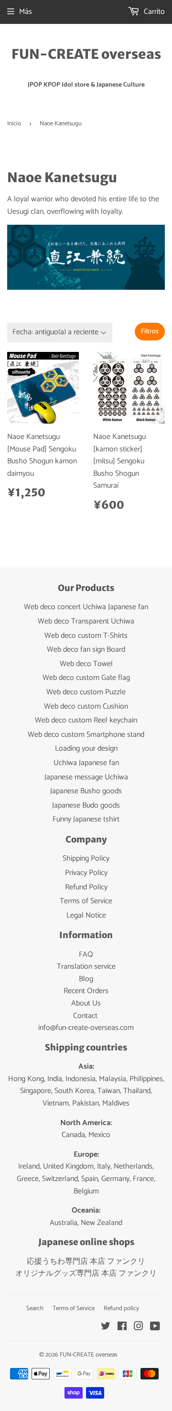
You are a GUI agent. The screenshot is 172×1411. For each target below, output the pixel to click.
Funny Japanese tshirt (86, 819)
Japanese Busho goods (86, 791)
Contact (85, 1015)
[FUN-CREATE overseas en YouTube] (155, 1327)
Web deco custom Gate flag (86, 677)
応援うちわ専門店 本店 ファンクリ (86, 1261)
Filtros (150, 331)
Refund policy (121, 1308)
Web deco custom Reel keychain (86, 720)
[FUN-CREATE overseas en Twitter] (105, 1327)
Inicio (14, 124)
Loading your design (86, 748)
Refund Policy (86, 887)
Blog (86, 979)
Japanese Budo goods (86, 805)
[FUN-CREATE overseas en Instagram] (138, 1327)
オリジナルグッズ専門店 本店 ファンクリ (86, 1273)
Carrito (153, 11)
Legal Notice (86, 915)
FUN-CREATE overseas (86, 54)
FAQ (86, 954)
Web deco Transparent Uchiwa (86, 621)
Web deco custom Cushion (86, 706)
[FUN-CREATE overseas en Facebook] (122, 1327)
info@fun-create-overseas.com (86, 1027)
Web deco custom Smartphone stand (86, 734)
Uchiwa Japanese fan (86, 762)
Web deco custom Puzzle (86, 692)
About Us (86, 1003)
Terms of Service (86, 901)
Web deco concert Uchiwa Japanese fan (86, 607)
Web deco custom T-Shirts (86, 635)
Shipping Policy (86, 858)
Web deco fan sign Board (86, 649)
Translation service (86, 966)
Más (25, 11)
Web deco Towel (86, 663)
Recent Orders (86, 990)
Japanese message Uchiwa (86, 777)
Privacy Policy (86, 872)
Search (34, 1308)
